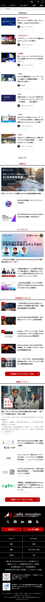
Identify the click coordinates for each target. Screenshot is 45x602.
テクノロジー (24, 5)
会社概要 (23, 569)
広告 (34, 5)
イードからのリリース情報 (34, 569)
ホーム (3, 5)
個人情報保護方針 (30, 567)
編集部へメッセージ (12, 564)
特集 (11, 550)
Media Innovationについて (19, 561)
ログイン (11, 529)
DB (34, 555)
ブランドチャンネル (34, 550)
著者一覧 (8, 561)
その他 (11, 555)
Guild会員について (34, 561)
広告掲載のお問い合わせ (26, 564)
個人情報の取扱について (17, 567)
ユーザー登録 (33, 529)
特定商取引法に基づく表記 (12, 569)
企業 (41, 5)
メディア (13, 5)
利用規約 (36, 564)
